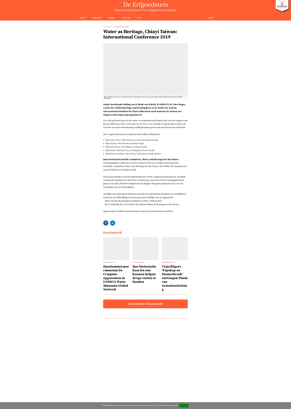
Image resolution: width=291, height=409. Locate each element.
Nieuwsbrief (97, 18)
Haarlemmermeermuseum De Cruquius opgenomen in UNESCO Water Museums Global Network (116, 278)
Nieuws (82, 18)
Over (139, 18)
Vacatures (126, 18)
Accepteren (184, 405)
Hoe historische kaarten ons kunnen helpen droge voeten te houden (144, 274)
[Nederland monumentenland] (282, 11)
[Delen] (105, 223)
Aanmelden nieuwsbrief (145, 304)
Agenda (111, 18)
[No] (288, 405)
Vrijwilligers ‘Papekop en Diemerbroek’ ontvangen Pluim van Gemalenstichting (175, 278)
